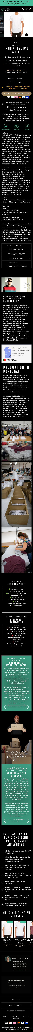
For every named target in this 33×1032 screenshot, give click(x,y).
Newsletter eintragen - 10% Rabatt (16, 1017)
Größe (11, 78)
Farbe (19, 78)
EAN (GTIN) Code (16, 258)
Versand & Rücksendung (16, 266)
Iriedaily (16, 45)
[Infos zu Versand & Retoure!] (16, 794)
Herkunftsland (16, 249)
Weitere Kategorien (16, 1011)
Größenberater (16, 262)
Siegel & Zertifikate (16, 245)
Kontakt (16, 999)
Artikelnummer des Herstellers (16, 253)
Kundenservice (16, 1005)
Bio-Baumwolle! (16, 703)
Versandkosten (23, 72)
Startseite (16, 42)
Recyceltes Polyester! (16, 707)
